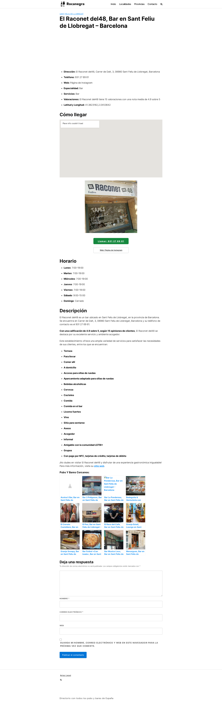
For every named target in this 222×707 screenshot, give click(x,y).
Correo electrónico (71, 612)
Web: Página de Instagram (111, 250)
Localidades (125, 4)
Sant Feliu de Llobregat (72, 14)
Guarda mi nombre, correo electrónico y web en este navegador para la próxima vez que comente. (109, 644)
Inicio (113, 4)
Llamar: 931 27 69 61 (111, 241)
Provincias (139, 4)
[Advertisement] (111, 51)
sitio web (99, 466)
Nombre (64, 598)
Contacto (152, 4)
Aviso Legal (65, 675)
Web (62, 625)
